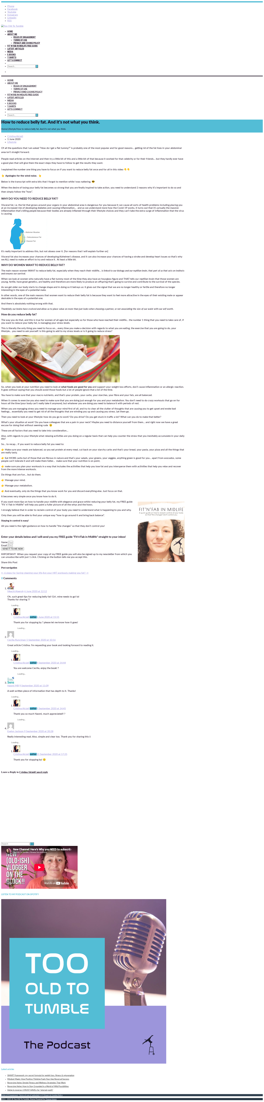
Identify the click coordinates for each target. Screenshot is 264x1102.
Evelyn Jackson (15, 731)
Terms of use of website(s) (29, 1095)
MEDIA (10, 51)
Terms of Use (20, 40)
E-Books (11, 54)
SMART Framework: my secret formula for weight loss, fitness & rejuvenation (40, 1076)
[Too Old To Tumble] (12, 26)
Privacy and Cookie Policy (26, 43)
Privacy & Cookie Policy (53, 1095)
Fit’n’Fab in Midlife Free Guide (22, 46)
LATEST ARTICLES (15, 49)
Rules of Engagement (24, 37)
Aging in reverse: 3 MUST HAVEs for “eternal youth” (30, 1090)
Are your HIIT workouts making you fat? (65, 573)
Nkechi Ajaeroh (15, 591)
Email (4, 545)
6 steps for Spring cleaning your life (21, 573)
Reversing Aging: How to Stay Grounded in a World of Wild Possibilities (38, 1087)
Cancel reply (41, 772)
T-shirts (11, 57)
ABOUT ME (12, 34)
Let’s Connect (14, 60)
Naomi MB (13, 685)
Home (10, 31)
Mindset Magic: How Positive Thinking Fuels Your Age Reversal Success (38, 1079)
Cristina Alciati (21, 617)
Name (4, 542)
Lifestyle (11, 142)
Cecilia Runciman (16, 640)
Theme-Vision (51, 1099)
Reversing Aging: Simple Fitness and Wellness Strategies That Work (36, 1083)
